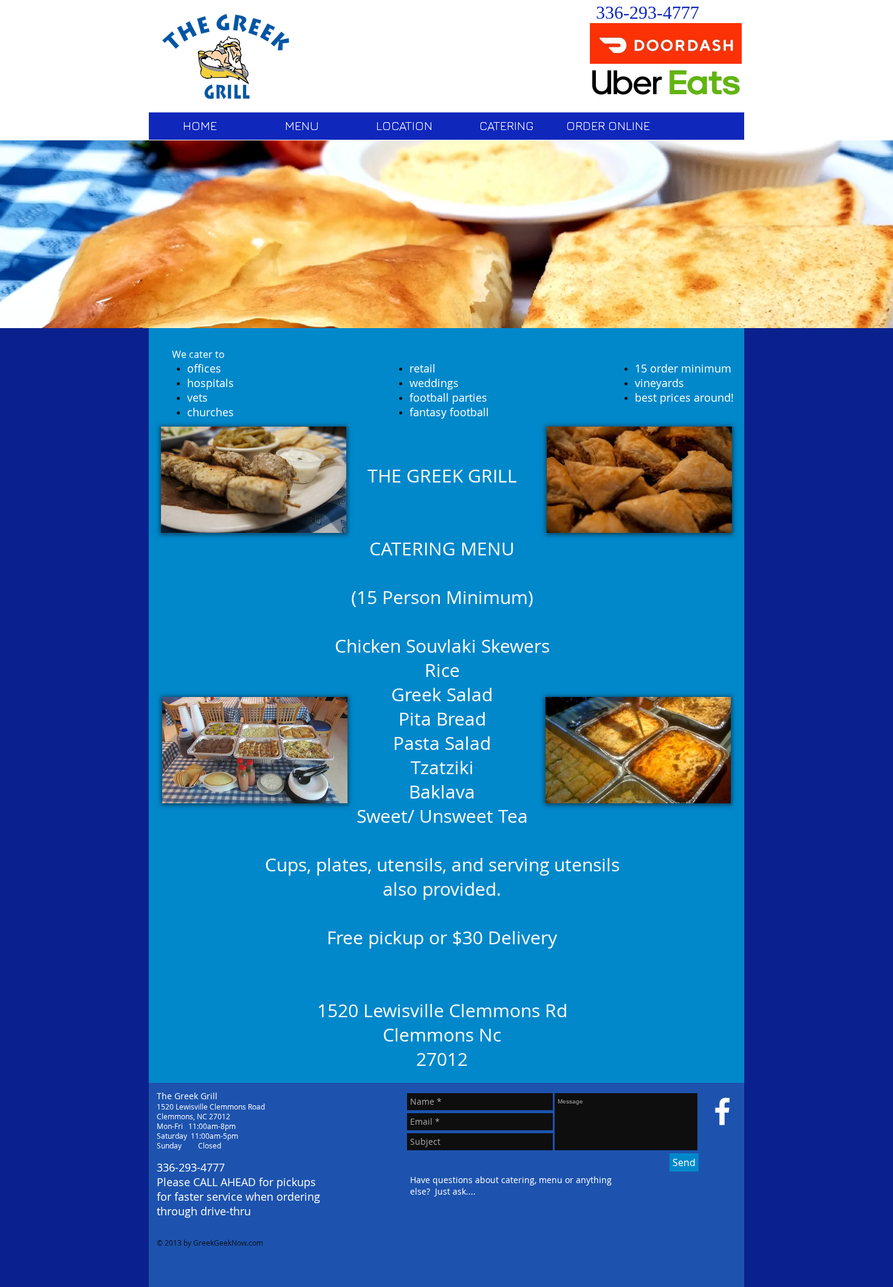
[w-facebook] (722, 1111)
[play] (875, 310)
